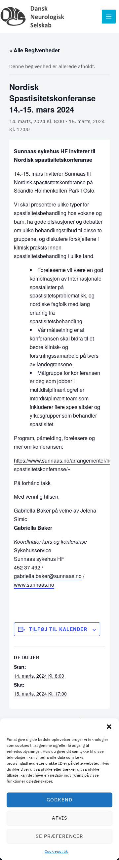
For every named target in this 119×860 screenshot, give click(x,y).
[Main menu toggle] (109, 16)
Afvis (59, 818)
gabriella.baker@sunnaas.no (48, 576)
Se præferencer (59, 836)
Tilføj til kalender (58, 629)
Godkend (59, 799)
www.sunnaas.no (34, 584)
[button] (109, 726)
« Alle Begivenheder (34, 50)
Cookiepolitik (56, 851)
